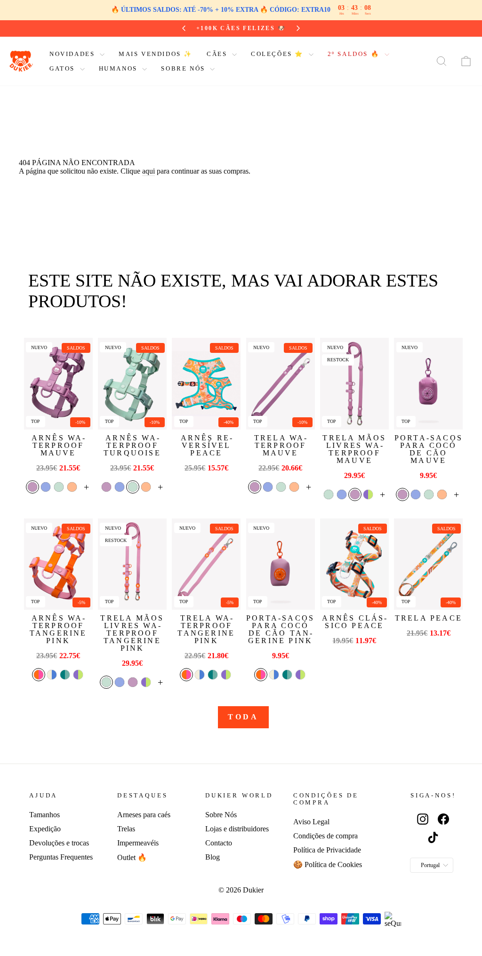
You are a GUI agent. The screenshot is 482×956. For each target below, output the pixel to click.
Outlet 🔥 (132, 857)
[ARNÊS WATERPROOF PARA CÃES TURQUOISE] (132, 384)
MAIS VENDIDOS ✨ (156, 53)
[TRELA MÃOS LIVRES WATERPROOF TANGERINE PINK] (132, 564)
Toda (243, 717)
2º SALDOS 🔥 (355, 53)
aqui (148, 171)
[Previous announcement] (184, 28)
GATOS (63, 68)
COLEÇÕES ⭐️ (278, 53)
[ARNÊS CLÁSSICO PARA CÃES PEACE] (354, 564)
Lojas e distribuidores (237, 829)
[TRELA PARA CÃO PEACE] (428, 564)
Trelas (126, 829)
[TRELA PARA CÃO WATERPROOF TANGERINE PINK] (206, 564)
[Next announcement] (298, 28)
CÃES (218, 53)
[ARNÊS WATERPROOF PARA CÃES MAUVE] (58, 384)
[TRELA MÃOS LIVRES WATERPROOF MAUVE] (354, 384)
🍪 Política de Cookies (327, 864)
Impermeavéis (138, 843)
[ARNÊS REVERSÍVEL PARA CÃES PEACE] (206, 384)
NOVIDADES (73, 53)
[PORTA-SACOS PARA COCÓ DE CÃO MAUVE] (428, 384)
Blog (212, 857)
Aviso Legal (311, 822)
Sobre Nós (221, 815)
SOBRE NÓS (184, 68)
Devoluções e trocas (59, 843)
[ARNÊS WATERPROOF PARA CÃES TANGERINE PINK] (58, 564)
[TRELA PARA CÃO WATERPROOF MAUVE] (280, 384)
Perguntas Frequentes (61, 857)
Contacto (218, 843)
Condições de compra (325, 836)
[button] (32, 487)
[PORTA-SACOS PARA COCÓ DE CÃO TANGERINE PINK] (280, 564)
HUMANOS (119, 68)
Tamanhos (44, 815)
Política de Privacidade (327, 850)
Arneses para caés (143, 815)
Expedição (45, 829)
